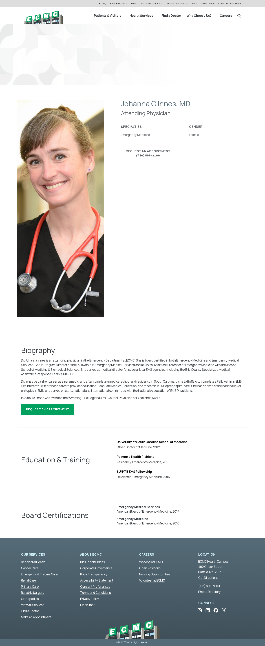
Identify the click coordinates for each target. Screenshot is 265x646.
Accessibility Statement (96, 580)
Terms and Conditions (95, 593)
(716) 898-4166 (148, 153)
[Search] (239, 15)
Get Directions (208, 578)
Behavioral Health (33, 562)
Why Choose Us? (199, 16)
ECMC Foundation (118, 3)
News (194, 3)
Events (134, 3)
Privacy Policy (89, 599)
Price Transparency (93, 574)
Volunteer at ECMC (152, 580)
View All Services (32, 605)
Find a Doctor (171, 16)
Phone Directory (209, 592)
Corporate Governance (96, 568)
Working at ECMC (151, 562)
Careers (226, 16)
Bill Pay (102, 3)
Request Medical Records (229, 3)
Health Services (141, 16)
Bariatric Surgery (32, 593)
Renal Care (28, 580)
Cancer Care (29, 568)
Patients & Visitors (107, 16)
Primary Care (30, 586)
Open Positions (150, 568)
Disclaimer (87, 605)
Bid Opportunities (92, 562)
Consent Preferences (95, 586)
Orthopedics (30, 599)
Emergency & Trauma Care (39, 574)
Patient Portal (207, 3)
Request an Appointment (47, 409)
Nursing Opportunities (154, 574)
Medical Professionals (177, 3)
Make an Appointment (152, 3)
